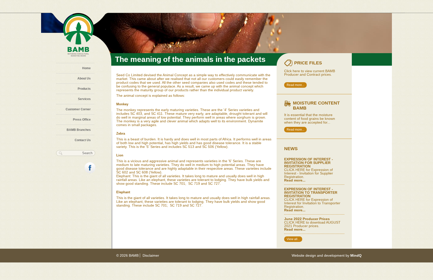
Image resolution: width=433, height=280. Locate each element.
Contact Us (83, 140)
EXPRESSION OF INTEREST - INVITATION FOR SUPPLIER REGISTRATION (308, 162)
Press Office (82, 119)
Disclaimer (151, 255)
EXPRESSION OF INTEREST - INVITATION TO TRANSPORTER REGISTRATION (310, 192)
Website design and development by (327, 255)
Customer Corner (78, 109)
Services (84, 99)
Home (86, 68)
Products (84, 88)
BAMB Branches (79, 130)
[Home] (78, 35)
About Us (84, 78)
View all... (293, 239)
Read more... (295, 85)
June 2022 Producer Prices (307, 219)
